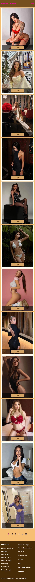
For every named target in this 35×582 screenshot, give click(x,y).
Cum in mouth (6, 557)
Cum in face (5, 554)
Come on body (6, 560)
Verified (20, 559)
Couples (4, 551)
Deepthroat (5, 567)
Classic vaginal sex (7, 548)
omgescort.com (8, 3)
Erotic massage (23, 545)
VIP (19, 563)
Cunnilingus (5, 564)
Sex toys (21, 551)
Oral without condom (25, 548)
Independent (22, 555)
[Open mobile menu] (32, 3)
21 (26, 534)
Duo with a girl (6, 570)
